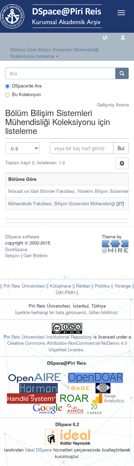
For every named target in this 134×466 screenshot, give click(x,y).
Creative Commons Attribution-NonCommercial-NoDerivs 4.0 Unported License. (67, 346)
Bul (121, 148)
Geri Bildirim (35, 255)
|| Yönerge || (122, 285)
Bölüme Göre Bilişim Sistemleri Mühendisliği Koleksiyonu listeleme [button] (54, 52)
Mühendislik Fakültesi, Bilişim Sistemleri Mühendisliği (61, 203)
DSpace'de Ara (27, 86)
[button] (105, 37)
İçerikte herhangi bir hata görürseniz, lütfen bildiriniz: (67, 312)
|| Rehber (80, 285)
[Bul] (122, 73)
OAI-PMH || (67, 292)
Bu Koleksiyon (26, 94)
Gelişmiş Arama (113, 104)
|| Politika (100, 285)
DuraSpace (16, 249)
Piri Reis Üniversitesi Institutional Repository (47, 336)
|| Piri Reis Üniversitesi (22, 285)
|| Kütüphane (58, 285)
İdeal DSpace (38, 449)
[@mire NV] (115, 246)
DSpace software (22, 236)
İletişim (12, 255)
